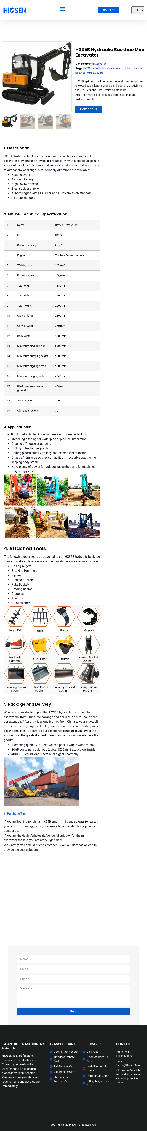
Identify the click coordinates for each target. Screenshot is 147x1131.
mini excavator (95, 73)
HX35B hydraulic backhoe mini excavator (107, 68)
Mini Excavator (97, 63)
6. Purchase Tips (15, 814)
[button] (62, 8)
